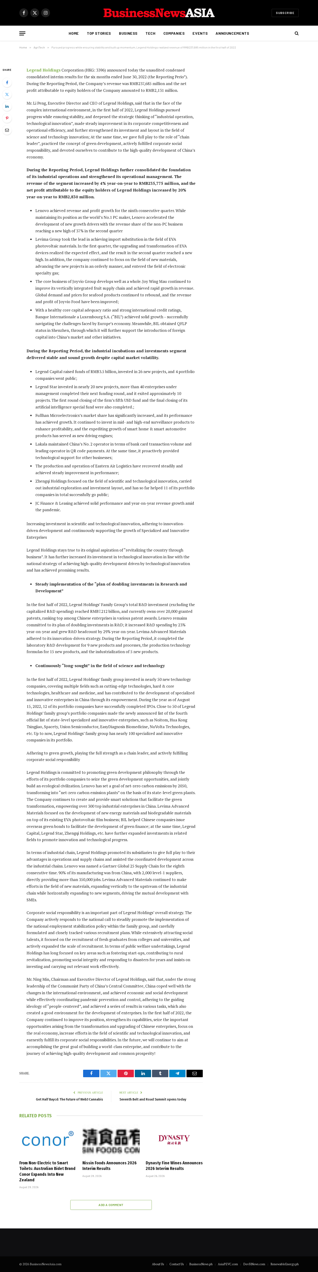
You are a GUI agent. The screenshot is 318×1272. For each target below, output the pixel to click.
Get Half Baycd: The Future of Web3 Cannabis (69, 1099)
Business (128, 33)
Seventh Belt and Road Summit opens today (152, 1099)
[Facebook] (7, 82)
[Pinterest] (7, 118)
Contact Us (176, 1264)
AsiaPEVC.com (228, 1264)
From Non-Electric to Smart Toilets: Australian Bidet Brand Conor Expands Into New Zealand (47, 1171)
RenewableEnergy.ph (285, 1264)
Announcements (232, 33)
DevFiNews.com (254, 1264)
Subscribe (285, 13)
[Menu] (22, 33)
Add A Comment (110, 1205)
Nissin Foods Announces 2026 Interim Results (109, 1165)
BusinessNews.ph (201, 1264)
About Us (158, 1264)
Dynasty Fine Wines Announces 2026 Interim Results (174, 1165)
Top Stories (99, 33)
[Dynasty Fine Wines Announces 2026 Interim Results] (174, 1140)
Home (74, 33)
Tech (150, 33)
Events (200, 33)
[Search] (296, 33)
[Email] (7, 130)
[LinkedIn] (7, 106)
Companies (174, 33)
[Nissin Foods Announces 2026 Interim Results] (110, 1140)
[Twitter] (7, 94)
